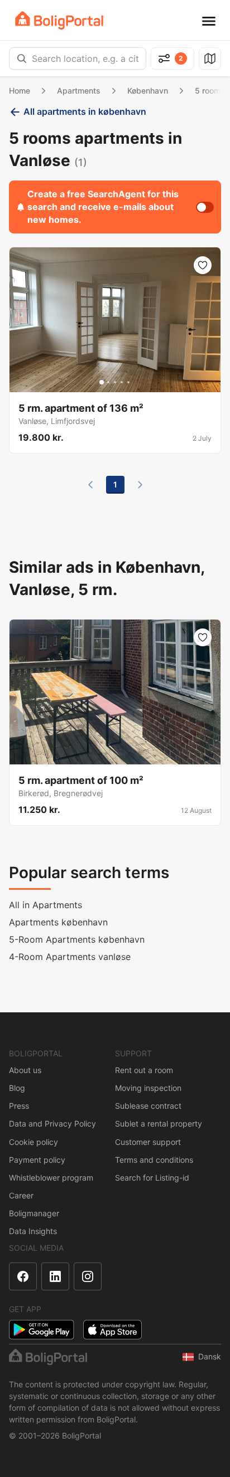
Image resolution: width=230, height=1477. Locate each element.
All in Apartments (45, 904)
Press (19, 1105)
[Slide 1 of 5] (101, 382)
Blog (17, 1088)
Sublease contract (148, 1105)
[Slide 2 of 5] (108, 382)
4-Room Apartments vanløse (70, 956)
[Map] (210, 58)
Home (19, 90)
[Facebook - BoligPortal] (23, 1276)
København (147, 90)
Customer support (148, 1142)
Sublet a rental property (158, 1123)
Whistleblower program (51, 1177)
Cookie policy (33, 1142)
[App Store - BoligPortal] (112, 1329)
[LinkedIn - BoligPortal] (55, 1276)
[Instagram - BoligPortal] (88, 1276)
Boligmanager (34, 1213)
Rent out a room (144, 1070)
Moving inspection (148, 1088)
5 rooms (210, 90)
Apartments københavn (58, 922)
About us (25, 1070)
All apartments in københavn (84, 111)
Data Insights (33, 1231)
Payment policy (37, 1159)
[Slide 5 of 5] (128, 382)
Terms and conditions (154, 1159)
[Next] (140, 485)
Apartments (78, 90)
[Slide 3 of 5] (115, 382)
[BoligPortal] (59, 20)
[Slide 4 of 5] (121, 382)
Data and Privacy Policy (52, 1123)
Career (21, 1195)
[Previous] (90, 485)
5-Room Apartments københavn (77, 939)
